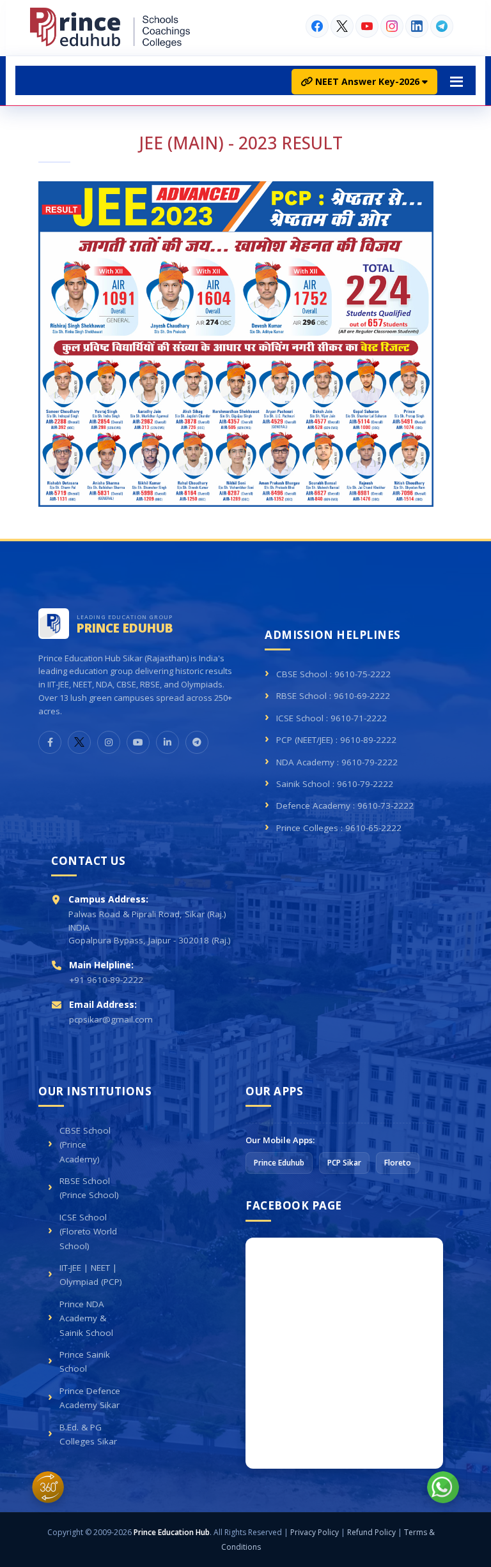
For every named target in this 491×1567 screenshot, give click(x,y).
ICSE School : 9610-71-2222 (331, 718)
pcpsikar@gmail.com (111, 1019)
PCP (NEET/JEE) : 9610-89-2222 (336, 740)
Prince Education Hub (172, 1532)
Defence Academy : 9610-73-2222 (345, 805)
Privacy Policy (314, 1532)
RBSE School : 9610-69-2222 (333, 695)
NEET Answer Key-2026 (367, 81)
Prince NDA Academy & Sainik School (86, 1318)
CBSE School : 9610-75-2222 (333, 674)
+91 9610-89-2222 (106, 980)
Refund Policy (371, 1532)
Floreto (397, 1162)
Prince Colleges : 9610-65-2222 (338, 828)
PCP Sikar (344, 1162)
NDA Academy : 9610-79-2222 (337, 762)
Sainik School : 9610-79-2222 (334, 784)
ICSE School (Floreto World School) (88, 1231)
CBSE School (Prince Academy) (85, 1145)
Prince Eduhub (279, 1162)
